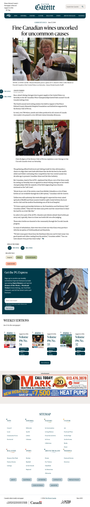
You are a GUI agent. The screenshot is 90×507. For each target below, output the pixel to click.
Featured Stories (68, 458)
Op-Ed (28, 432)
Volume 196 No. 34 (23, 340)
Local (8, 432)
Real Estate (49, 16)
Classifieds (48, 465)
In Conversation (49, 428)
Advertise (41, 480)
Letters (28, 435)
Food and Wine (68, 432)
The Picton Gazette (50, 498)
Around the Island (69, 16)
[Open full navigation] (9, 15)
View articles (22, 353)
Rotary (19, 257)
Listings (9, 465)
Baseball (28, 462)
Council (9, 428)
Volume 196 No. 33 (51, 340)
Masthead (26, 480)
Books (65, 443)
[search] (83, 7)
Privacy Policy (74, 480)
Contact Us (57, 480)
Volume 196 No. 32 (79, 340)
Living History (49, 432)
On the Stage (67, 435)
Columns (28, 439)
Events (47, 458)
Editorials (29, 428)
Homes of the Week (12, 458)
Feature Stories (11, 462)
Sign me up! (9, 308)
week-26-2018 (11, 264)
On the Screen (68, 439)
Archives (54, 485)
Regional (28, 469)
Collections (48, 443)
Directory (67, 462)
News (15, 16)
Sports (58, 16)
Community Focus (40, 22)
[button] (13, 248)
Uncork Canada (31, 257)
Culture (40, 16)
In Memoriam (49, 469)
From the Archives (50, 435)
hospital (9, 257)
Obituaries (48, 473)
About (13, 480)
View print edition (23, 349)
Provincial (10, 439)
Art (65, 428)
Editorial (23, 16)
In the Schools (30, 465)
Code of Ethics (38, 485)
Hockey (28, 458)
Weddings (81, 16)
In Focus (47, 439)
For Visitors (48, 462)
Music (66, 447)
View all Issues (45, 362)
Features (32, 16)
